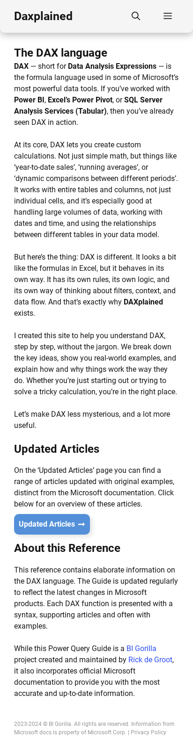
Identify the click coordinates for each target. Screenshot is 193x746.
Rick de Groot (150, 659)
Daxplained (43, 16)
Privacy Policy (148, 732)
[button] (136, 16)
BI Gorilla (141, 648)
